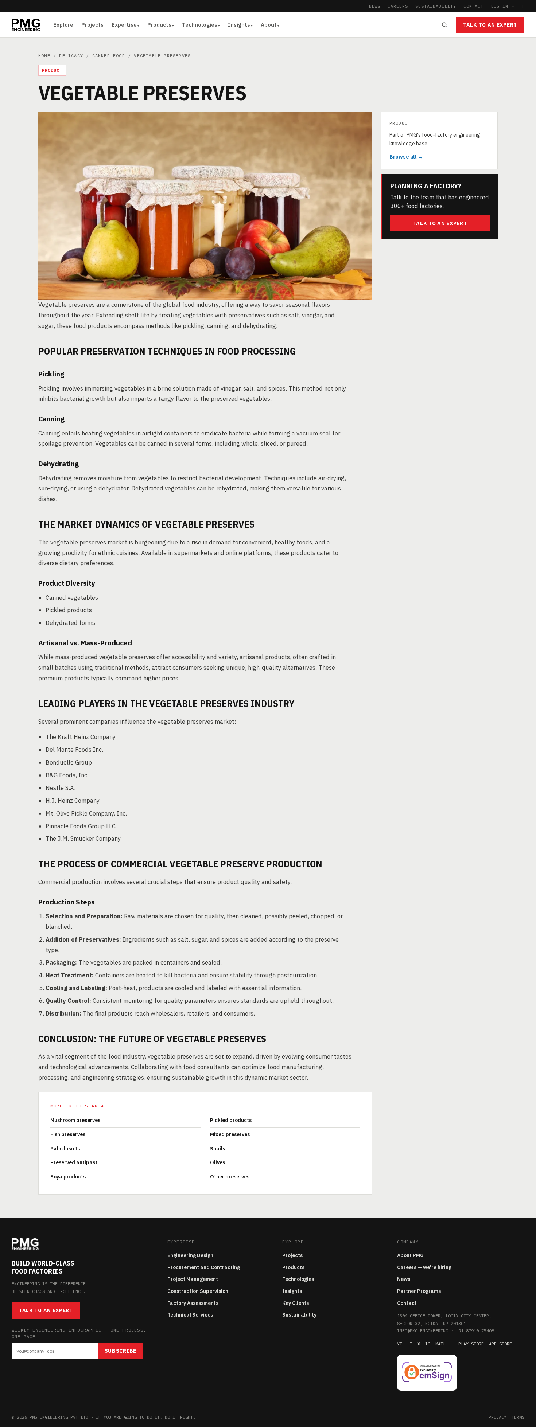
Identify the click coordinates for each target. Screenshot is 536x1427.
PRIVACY (497, 1417)
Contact (407, 1303)
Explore (63, 24)
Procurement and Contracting (203, 1267)
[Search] (444, 25)
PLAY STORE (471, 1343)
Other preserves (229, 1176)
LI (409, 1343)
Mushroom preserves (75, 1120)
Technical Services (190, 1314)
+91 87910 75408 (475, 1330)
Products (159, 24)
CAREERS (398, 6)
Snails (217, 1148)
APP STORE (500, 1343)
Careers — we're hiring (424, 1267)
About (269, 24)
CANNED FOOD (108, 55)
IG (427, 1343)
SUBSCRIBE (120, 1351)
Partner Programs (419, 1291)
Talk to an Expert (490, 24)
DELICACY (71, 55)
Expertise (124, 24)
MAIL (440, 1343)
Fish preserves (67, 1134)
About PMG (410, 1255)
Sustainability (299, 1314)
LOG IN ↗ (502, 6)
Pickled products (231, 1120)
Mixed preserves (230, 1134)
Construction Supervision (197, 1291)
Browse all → (406, 156)
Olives (217, 1162)
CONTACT (473, 6)
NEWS (375, 6)
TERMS (518, 1417)
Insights (239, 24)
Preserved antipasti (74, 1162)
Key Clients (295, 1303)
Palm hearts (65, 1148)
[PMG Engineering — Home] (26, 25)
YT (399, 1343)
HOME (44, 55)
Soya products (68, 1176)
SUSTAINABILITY (435, 6)
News (403, 1279)
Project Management (192, 1279)
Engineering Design (190, 1255)
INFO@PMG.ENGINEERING (422, 1330)
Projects (92, 24)
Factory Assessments (192, 1303)
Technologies (199, 24)
